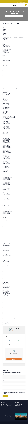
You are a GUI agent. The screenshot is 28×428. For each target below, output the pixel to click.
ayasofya (3, 413)
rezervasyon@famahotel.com (21, 2)
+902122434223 (20, 1)
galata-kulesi (9, 413)
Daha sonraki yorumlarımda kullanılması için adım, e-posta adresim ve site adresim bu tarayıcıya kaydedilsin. (14, 393)
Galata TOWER (7, 415)
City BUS (6, 413)
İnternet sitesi (4, 387)
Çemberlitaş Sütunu (8, 416)
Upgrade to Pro (14, 359)
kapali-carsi (3, 416)
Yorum (4, 374)
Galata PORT (3, 415)
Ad (3, 380)
